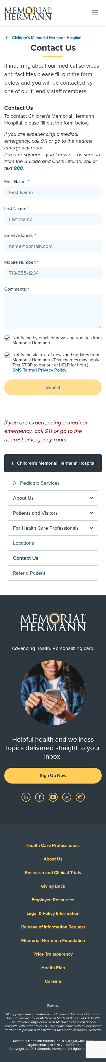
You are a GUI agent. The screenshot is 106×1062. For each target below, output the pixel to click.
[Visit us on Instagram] (80, 797)
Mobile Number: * (21, 262)
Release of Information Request (53, 927)
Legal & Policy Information (53, 913)
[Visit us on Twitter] (67, 797)
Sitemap (53, 1005)
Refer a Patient (29, 573)
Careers (53, 981)
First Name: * (16, 181)
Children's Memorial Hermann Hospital (46, 37)
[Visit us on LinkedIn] (26, 797)
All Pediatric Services (36, 483)
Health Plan (53, 968)
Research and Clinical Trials (53, 873)
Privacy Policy (52, 370)
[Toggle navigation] (95, 12)
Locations (23, 543)
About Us (53, 859)
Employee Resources (53, 900)
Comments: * (16, 289)
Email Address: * (20, 235)
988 (18, 168)
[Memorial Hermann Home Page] (28, 13)
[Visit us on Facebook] (40, 797)
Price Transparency (53, 954)
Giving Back (53, 886)
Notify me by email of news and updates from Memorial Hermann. (57, 340)
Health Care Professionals (53, 845)
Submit (53, 387)
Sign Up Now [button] (53, 775)
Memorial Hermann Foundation (53, 940)
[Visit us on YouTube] (54, 797)
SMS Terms (23, 370)
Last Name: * (16, 208)
